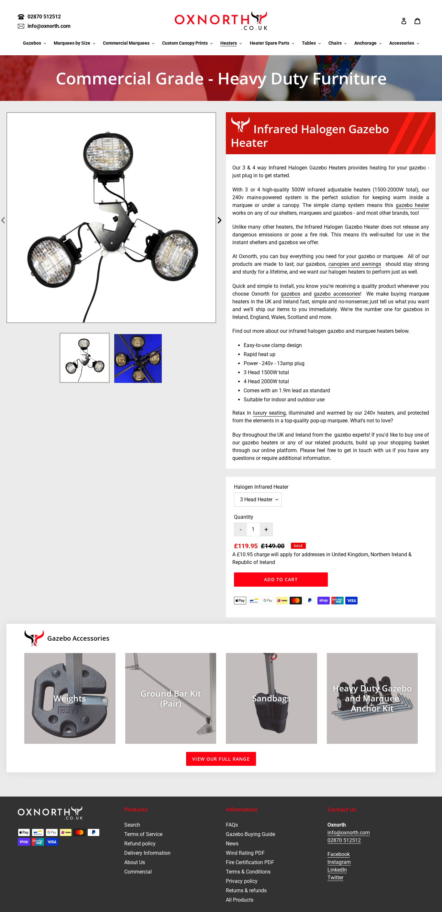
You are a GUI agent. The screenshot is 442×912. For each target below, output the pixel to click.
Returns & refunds (246, 890)
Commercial (138, 872)
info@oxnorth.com (348, 833)
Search (132, 825)
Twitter (335, 877)
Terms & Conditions (248, 872)
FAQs (232, 825)
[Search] (395, 20)
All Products (239, 900)
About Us (134, 862)
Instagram (339, 862)
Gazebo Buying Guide (250, 834)
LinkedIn (337, 870)
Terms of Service (143, 834)
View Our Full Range (220, 759)
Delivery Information (147, 853)
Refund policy (140, 844)
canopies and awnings (354, 264)
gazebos (290, 294)
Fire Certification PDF (250, 862)
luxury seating (269, 413)
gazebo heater (412, 205)
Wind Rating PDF (245, 853)
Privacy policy (242, 881)
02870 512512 (344, 840)
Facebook (338, 854)
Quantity (243, 517)
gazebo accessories (337, 294)
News (232, 844)
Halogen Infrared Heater (261, 487)
